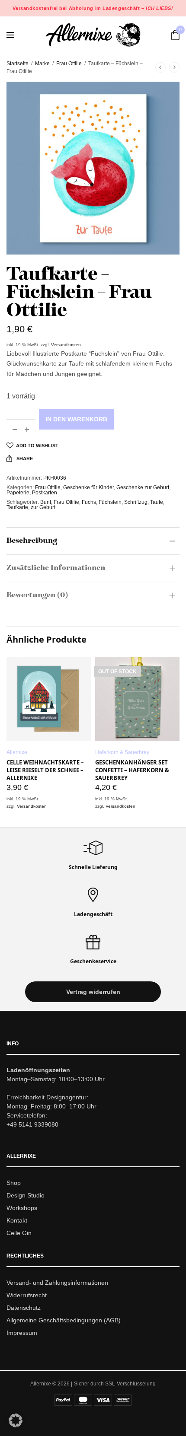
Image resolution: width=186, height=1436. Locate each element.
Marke (42, 63)
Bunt (45, 502)
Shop (13, 1183)
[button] (93, 992)
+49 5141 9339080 (32, 1124)
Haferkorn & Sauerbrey (122, 752)
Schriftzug (136, 502)
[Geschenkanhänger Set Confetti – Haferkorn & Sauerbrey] (137, 699)
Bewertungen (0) (37, 595)
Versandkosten (66, 344)
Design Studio (25, 1195)
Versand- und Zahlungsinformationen (57, 1283)
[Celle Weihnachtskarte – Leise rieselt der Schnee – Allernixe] (48, 699)
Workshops (21, 1207)
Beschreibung (31, 541)
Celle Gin (19, 1232)
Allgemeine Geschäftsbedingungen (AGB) (63, 1320)
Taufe (156, 502)
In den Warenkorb (76, 419)
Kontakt (16, 1220)
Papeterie (17, 493)
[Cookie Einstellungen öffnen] (15, 1425)
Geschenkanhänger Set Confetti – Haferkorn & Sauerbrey (132, 770)
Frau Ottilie (69, 63)
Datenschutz (23, 1307)
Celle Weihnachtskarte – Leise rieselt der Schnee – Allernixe (45, 770)
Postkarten (44, 493)
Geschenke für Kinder (88, 487)
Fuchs (89, 502)
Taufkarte (17, 507)
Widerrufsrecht (26, 1295)
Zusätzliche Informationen (55, 568)
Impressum (21, 1332)
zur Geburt (43, 507)
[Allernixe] (93, 35)
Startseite (17, 63)
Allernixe (16, 752)
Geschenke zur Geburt (142, 487)
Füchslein (110, 502)
